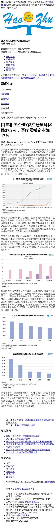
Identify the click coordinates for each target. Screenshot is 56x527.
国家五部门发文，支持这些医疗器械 (22, 436)
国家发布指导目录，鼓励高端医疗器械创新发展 (28, 450)
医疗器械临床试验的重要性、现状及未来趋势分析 (29, 441)
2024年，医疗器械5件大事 (18, 439)
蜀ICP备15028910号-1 (24, 489)
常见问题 (5, 104)
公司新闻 (5, 94)
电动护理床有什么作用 (25, 425)
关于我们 (10, 67)
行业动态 (33, 75)
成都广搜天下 (23, 515)
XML (36, 502)
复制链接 (50, 482)
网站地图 (29, 502)
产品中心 (10, 59)
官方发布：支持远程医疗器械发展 (21, 452)
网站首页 (10, 57)
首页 (24, 75)
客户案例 (10, 62)
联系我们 (10, 70)
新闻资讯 (10, 65)
